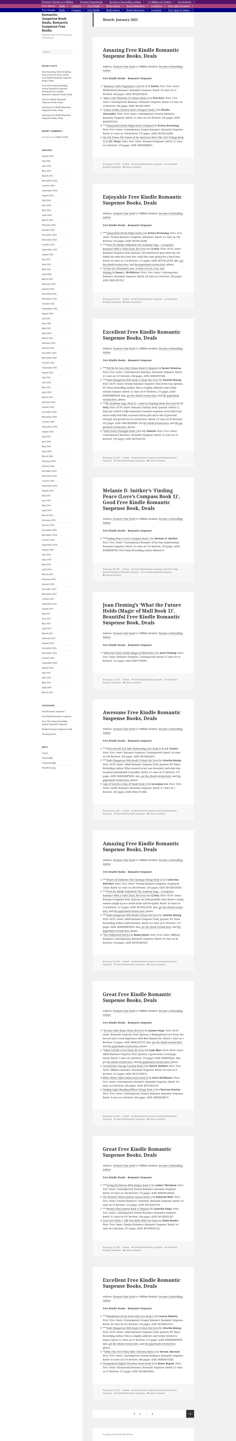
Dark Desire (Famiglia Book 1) (121, 431)
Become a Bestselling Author (125, 2)
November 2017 (49, 594)
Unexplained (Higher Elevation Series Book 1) (128, 1363)
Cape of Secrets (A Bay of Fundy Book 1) (125, 784)
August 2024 (47, 195)
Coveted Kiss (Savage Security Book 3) (124, 1066)
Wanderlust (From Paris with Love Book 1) (130, 1316)
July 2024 (46, 200)
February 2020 (49, 461)
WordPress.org (49, 767)
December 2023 (49, 234)
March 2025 (47, 175)
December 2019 (49, 471)
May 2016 (46, 682)
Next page (190, 1414)
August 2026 (47, 156)
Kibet (126, 164)
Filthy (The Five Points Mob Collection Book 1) (130, 1351)
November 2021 (49, 357)
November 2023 (49, 239)
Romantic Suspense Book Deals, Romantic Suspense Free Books (55, 22)
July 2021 (46, 377)
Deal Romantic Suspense (53, 711)
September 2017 (49, 603)
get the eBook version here (142, 395)
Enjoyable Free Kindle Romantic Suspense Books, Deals (142, 199)
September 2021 (49, 367)
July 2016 (46, 672)
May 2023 (46, 269)
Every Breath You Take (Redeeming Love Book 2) (133, 748)
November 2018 (49, 535)
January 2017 (48, 643)
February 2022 (49, 343)
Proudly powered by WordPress (118, 1434)
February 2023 (49, 284)
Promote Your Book (124, 66)
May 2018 (46, 564)
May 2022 (46, 328)
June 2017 (46, 618)
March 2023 (47, 279)
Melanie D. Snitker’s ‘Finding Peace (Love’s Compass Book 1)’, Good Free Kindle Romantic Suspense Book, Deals (141, 499)
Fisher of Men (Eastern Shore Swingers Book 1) (130, 109)
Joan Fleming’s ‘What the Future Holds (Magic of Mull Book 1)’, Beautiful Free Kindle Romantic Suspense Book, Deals (142, 613)
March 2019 (47, 515)
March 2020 (47, 456)
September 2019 (49, 485)
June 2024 (46, 205)
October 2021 (48, 362)
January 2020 (48, 466)
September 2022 (49, 308)
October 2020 (48, 421)
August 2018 (47, 549)
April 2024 (47, 215)
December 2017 (49, 589)
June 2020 (46, 441)
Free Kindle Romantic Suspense (56, 716)
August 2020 (47, 431)
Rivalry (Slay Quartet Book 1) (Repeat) (127, 1208)
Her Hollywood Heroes (117, 934)
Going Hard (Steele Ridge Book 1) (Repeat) (130, 125)
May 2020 (46, 446)
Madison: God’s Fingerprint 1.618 (122, 86)
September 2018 (49, 544)
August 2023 (47, 254)
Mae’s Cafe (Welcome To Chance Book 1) (126, 98)
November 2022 (49, 298)
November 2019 (49, 476)
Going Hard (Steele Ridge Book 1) (125, 233)
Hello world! (62, 137)
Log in (45, 753)
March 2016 (47, 692)
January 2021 (48, 407)
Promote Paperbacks (91, 2)
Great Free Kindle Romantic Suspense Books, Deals (137, 997)
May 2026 (46, 171)
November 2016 (49, 653)
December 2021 (49, 353)
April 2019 (47, 510)
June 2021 (46, 382)
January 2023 (48, 289)
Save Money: (49, 6)
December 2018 (49, 530)
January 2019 (48, 525)
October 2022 (48, 303)
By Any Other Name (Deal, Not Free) (124, 1030)
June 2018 (46, 559)
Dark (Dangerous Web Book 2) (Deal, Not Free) (132, 380)
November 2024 (49, 180)
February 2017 (49, 638)
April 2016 (47, 687)
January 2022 (48, 348)
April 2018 (47, 569)
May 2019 (46, 505)
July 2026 (46, 161)
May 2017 (46, 623)
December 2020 (49, 412)
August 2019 (47, 490)
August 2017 (47, 608)
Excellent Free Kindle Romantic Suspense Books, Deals (142, 335)
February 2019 (49, 520)
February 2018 (49, 579)
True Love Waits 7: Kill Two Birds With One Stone (130, 1220)
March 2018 (47, 574)
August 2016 (47, 667)
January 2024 (48, 230)
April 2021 (47, 392)
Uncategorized (49, 734)
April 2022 (47, 333)
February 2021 (49, 402)
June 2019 (46, 500)
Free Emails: (49, 10)
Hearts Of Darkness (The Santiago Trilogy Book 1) (134, 879)
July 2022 (46, 318)
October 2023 (48, 244)
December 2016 (49, 648)
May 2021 (46, 387)
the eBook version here (156, 423)
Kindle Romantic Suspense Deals (57, 729)
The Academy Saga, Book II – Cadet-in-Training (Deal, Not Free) (140, 403)
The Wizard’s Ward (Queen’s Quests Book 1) (127, 1197)
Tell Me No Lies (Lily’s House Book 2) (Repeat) (132, 368)
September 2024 (49, 190)
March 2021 (47, 397)
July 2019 (46, 495)
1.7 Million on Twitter (160, 2)
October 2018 (48, 540)
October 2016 (48, 658)
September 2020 (49, 426)
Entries (47, 758)
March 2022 (47, 338)
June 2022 (46, 323)
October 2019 (48, 480)
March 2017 (47, 633)
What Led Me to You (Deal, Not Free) (124, 1050)
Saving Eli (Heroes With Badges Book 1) (128, 1185)
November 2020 (49, 417)
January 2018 (48, 584)
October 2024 (48, 185)
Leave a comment (133, 167)
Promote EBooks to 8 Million (58, 2)
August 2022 (47, 313)
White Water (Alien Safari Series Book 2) (125, 1077)
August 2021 (47, 372)
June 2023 (46, 264)
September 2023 (49, 249)
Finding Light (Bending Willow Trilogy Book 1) (129, 1089)
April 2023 (47, 274)
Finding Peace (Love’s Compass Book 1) (128, 538)
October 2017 (48, 599)
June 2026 (46, 166)
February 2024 (49, 225)
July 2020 (46, 436)
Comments (49, 763)
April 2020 (47, 451)
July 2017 (46, 613)
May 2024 (46, 210)
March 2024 (47, 220)
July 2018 (46, 554)
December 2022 (49, 294)
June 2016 (46, 677)
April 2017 (47, 628)
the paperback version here (150, 264)
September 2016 (49, 663)
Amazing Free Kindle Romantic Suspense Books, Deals (141, 53)
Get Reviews (184, 2)
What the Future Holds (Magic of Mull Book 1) (130, 653)
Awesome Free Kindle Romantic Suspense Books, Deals (142, 715)
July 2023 (46, 259)
